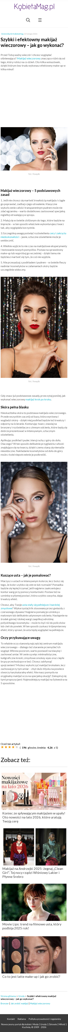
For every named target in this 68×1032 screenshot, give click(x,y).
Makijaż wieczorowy (29, 58)
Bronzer (5, 1003)
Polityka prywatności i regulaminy (45, 1019)
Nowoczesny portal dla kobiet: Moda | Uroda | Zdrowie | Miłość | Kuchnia (34, 1025)
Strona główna (8, 996)
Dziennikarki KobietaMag (12, 34)
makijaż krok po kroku (38, 399)
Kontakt (11, 1019)
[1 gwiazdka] (2, 747)
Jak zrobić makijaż (19, 1003)
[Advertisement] (34, 97)
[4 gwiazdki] (13, 747)
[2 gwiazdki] (6, 747)
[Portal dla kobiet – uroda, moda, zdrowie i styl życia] (34, 7)
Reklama (22, 1019)
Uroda (21, 996)
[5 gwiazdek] (16, 747)
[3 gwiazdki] (9, 747)
